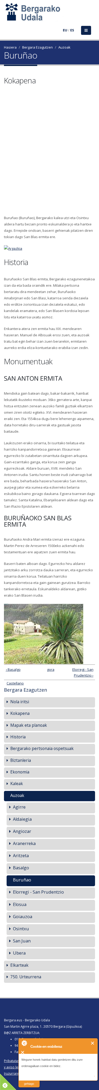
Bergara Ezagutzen (37, 47)
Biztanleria (20, 760)
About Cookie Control (24, 1043)
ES (72, 30)
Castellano (15, 683)
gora (48, 669)
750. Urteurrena (25, 977)
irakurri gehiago (29, 1080)
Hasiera (10, 47)
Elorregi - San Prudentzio (38, 892)
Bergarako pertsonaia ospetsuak (42, 748)
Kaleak (16, 783)
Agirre (19, 807)
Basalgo (21, 868)
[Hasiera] (7, 15)
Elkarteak (19, 965)
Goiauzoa (22, 916)
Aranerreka (24, 843)
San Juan (22, 941)
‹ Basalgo (13, 669)
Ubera (19, 953)
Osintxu (21, 929)
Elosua (19, 904)
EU (65, 30)
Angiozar (22, 831)
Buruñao (22, 880)
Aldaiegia (22, 819)
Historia (18, 737)
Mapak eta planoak (28, 725)
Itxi (93, 1043)
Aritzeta (21, 855)
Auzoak (64, 47)
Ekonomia (19, 772)
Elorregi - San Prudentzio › (82, 672)
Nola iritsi (19, 702)
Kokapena (20, 713)
